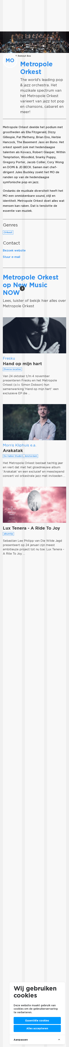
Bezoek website (14, 250)
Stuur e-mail (11, 257)
